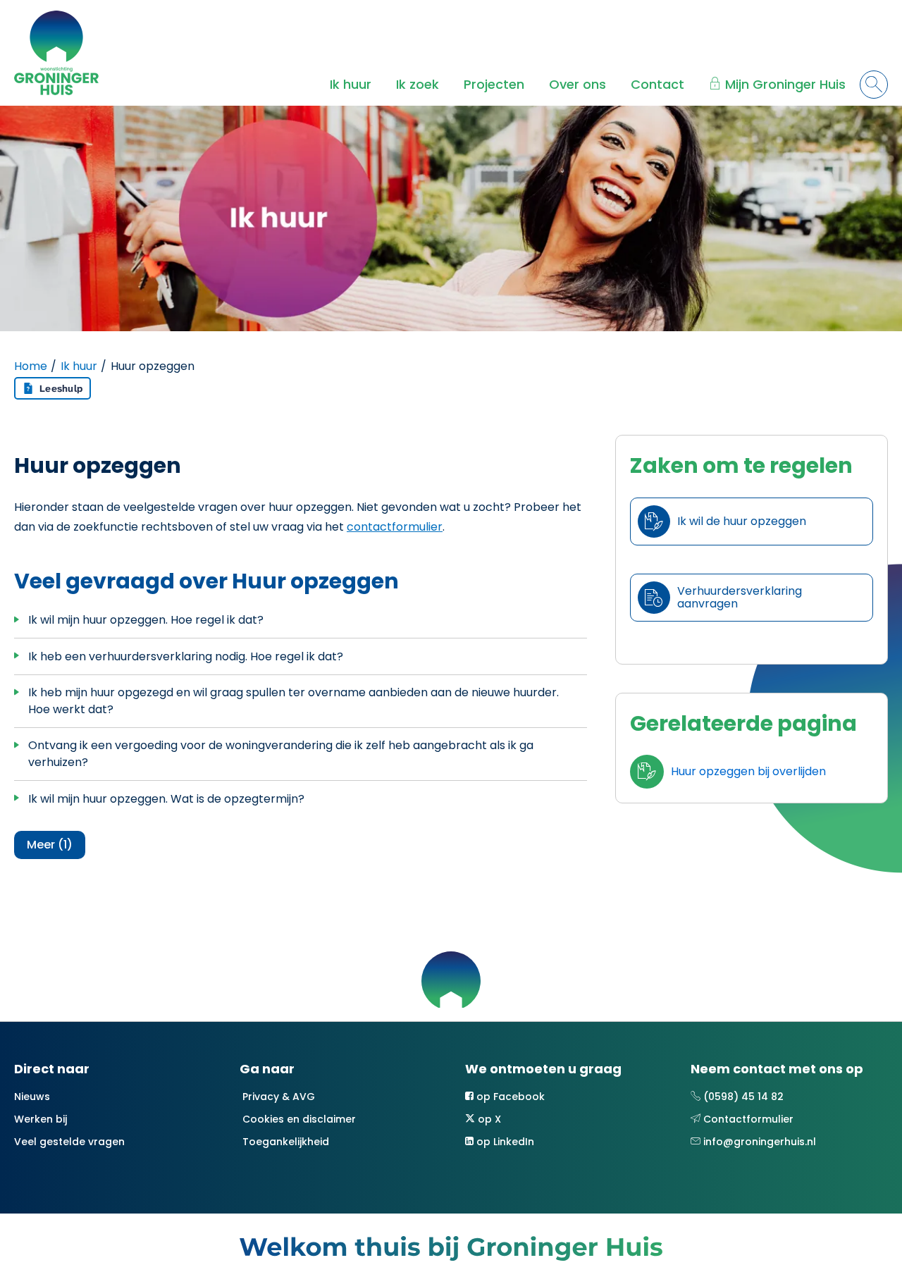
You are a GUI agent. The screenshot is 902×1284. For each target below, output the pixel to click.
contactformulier (395, 527)
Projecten (494, 84)
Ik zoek (417, 84)
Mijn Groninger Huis (785, 84)
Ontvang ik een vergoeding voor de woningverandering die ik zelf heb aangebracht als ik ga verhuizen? (280, 753)
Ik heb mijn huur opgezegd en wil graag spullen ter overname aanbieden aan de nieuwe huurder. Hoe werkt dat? (293, 700)
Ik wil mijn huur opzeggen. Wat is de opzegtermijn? (166, 799)
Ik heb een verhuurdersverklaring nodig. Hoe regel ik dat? (185, 656)
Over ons (577, 84)
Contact (657, 84)
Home (30, 366)
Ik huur (350, 84)
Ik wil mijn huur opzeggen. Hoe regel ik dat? (146, 620)
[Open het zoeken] (874, 84)
